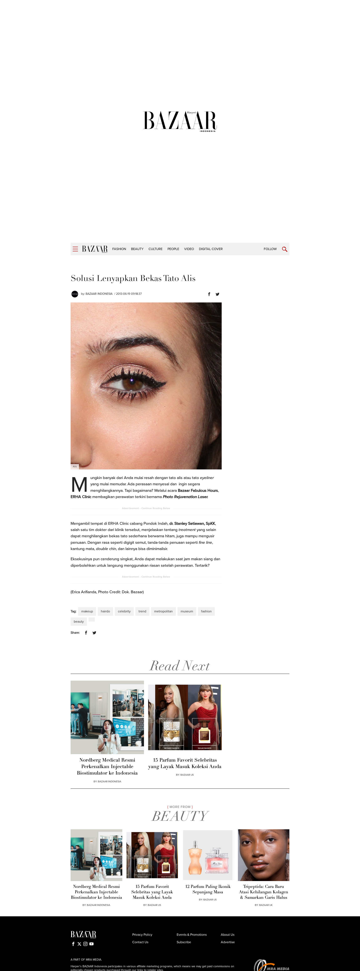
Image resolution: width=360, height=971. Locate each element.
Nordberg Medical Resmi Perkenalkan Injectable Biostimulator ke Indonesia (107, 767)
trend (142, 611)
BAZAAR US (187, 774)
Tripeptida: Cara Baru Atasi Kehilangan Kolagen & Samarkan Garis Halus (263, 892)
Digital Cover (211, 249)
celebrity (124, 611)
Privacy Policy (142, 935)
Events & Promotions (192, 935)
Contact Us (140, 942)
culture (155, 249)
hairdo (105, 611)
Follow (270, 249)
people (173, 249)
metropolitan (163, 611)
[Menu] (75, 249)
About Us (227, 935)
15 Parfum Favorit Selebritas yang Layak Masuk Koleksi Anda (184, 763)
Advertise (228, 942)
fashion (119, 249)
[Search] (284, 249)
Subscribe (184, 942)
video (189, 249)
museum (187, 611)
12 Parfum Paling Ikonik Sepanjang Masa (208, 889)
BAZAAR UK (265, 905)
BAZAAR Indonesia (99, 294)
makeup (87, 611)
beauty (137, 249)
